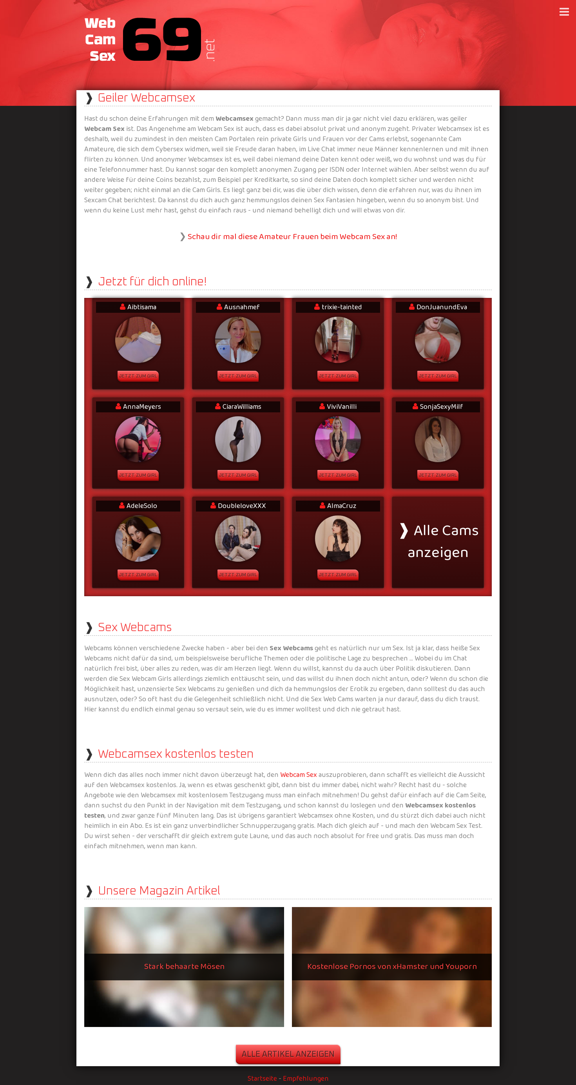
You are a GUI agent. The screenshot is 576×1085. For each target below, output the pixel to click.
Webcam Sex (298, 775)
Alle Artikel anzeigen (288, 1054)
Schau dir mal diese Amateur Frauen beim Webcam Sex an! (292, 237)
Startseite (262, 1079)
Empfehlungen (306, 1079)
